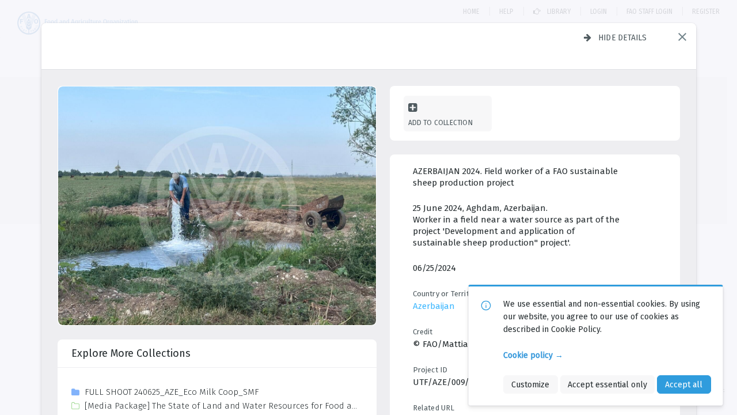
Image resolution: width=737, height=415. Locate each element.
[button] (682, 37)
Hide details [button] (622, 37)
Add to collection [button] (440, 122)
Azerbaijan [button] (434, 306)
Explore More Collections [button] (131, 353)
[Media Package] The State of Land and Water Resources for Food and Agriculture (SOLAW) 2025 (223, 406)
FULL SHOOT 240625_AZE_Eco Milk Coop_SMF (172, 392)
